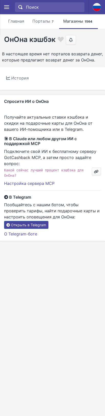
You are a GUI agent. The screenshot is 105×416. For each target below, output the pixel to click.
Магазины (77, 21)
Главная (16, 21)
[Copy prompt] (96, 171)
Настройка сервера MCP (29, 183)
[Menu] (6, 7)
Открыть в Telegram (28, 225)
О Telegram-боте (20, 233)
